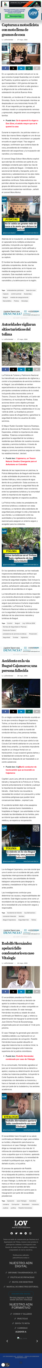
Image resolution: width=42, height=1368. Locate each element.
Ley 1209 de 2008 (29, 623)
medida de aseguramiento (19, 297)
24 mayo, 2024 (22, 963)
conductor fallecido (9, 916)
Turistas (15, 637)
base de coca (31, 290)
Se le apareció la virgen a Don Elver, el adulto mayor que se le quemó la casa (22, 123)
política (13, 1208)
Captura (6, 294)
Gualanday (28, 294)
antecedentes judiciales (15, 290)
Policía (16, 301)
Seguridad (6, 637)
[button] (7, 1341)
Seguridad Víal (23, 920)
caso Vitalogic (22, 1201)
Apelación (10, 1201)
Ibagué (5, 297)
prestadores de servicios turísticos (14, 634)
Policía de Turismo (9, 630)
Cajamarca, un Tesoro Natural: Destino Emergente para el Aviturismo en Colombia (21, 461)
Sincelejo (24, 301)
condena (6, 1204)
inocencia (35, 1204)
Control (9, 623)
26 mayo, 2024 (22, 676)
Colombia (32, 1201)
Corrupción (15, 1204)
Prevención (33, 634)
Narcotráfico (7, 301)
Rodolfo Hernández (25, 1208)
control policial (16, 294)
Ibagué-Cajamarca (9, 920)
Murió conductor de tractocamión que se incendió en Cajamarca (21, 769)
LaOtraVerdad (8, 40)
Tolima (33, 920)
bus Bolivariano (29, 913)
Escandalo (25, 1204)
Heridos (21, 916)
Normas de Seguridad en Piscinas (14, 627)
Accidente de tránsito (14, 913)
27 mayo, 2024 (22, 40)
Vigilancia (24, 637)
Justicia (5, 1208)
